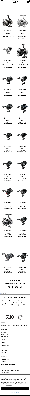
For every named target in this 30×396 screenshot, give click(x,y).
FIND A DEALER (4, 334)
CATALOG (3, 332)
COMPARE (8, 31)
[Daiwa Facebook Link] (12, 287)
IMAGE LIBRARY (4, 336)
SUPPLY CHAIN (4, 350)
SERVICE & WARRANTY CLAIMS (8, 368)
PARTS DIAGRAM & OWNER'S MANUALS (10, 370)
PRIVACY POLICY (5, 345)
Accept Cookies (15, 388)
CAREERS (3, 361)
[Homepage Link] (15, 3)
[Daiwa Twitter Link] (21, 287)
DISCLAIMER (4, 352)
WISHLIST (3, 339)
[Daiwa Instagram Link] (9, 287)
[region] (15, 384)
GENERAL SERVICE (5, 372)
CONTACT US (4, 329)
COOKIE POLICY (4, 348)
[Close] (28, 376)
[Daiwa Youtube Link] (16, 287)
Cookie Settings (15, 392)
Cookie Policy (9, 385)
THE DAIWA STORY (5, 359)
